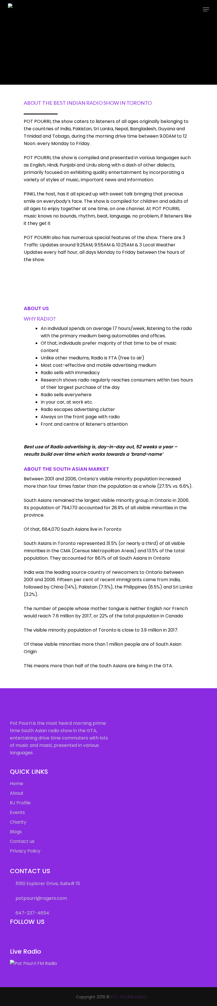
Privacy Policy (25, 851)
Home (16, 783)
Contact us (22, 841)
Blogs (16, 831)
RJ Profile (20, 803)
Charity (18, 822)
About (16, 793)
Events (17, 812)
